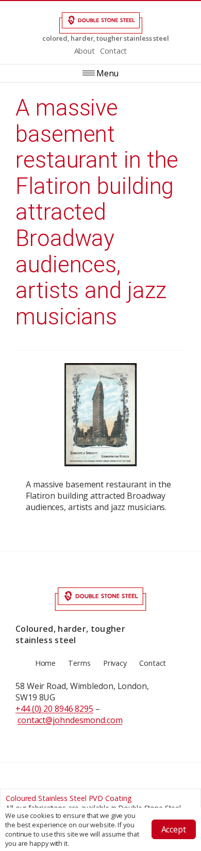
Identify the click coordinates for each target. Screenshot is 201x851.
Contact (113, 51)
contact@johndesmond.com (70, 720)
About (84, 51)
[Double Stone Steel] (100, 23)
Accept (173, 829)
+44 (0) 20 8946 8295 (54, 708)
